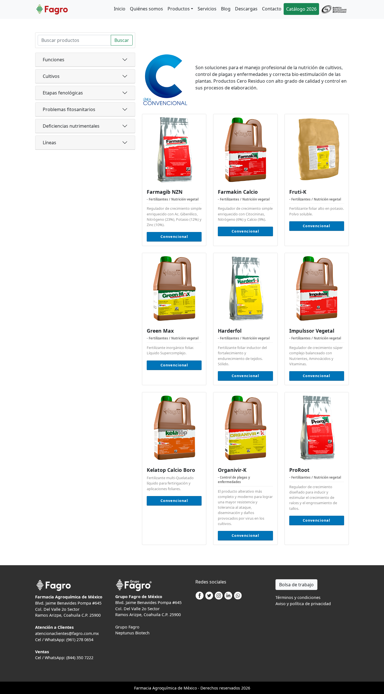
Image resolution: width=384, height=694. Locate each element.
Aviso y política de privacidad (303, 603)
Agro (156, 688)
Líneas (49, 142)
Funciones (53, 60)
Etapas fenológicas (63, 93)
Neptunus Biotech (132, 633)
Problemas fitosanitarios (69, 109)
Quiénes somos (146, 9)
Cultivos (51, 76)
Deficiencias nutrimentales (71, 126)
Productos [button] (179, 9)
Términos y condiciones (297, 597)
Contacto (271, 9)
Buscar (121, 40)
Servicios (207, 9)
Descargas (246, 9)
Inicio (119, 9)
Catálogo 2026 (301, 9)
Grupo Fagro (127, 627)
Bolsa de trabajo (296, 585)
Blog (226, 9)
